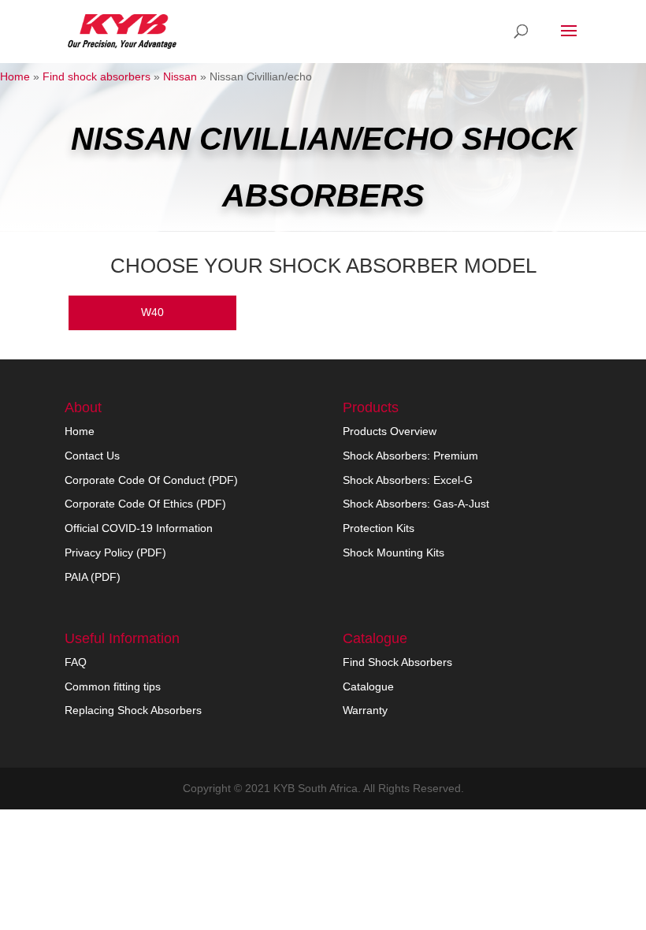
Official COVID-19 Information (139, 528)
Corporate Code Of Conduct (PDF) (151, 480)
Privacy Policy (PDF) (115, 552)
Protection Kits (378, 528)
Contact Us (92, 455)
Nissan (180, 76)
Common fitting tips (113, 686)
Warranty (365, 710)
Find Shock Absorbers (397, 662)
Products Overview (389, 431)
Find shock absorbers (96, 76)
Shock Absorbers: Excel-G (408, 480)
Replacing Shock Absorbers (133, 710)
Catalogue (368, 686)
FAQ (76, 662)
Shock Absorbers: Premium (410, 455)
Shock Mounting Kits (393, 552)
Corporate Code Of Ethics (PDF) (145, 503)
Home (15, 76)
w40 (152, 312)
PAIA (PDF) (93, 577)
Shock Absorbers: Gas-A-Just (416, 503)
